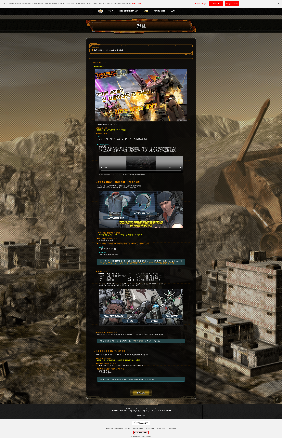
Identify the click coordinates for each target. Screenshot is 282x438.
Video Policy (172, 428)
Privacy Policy (150, 428)
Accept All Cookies (232, 4)
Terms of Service (138, 428)
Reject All (216, 4)
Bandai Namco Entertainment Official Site (118, 428)
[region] (141, 4)
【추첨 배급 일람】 (138, 341)
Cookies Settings (200, 4)
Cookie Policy (161, 428)
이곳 (121, 285)
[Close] (278, 3)
